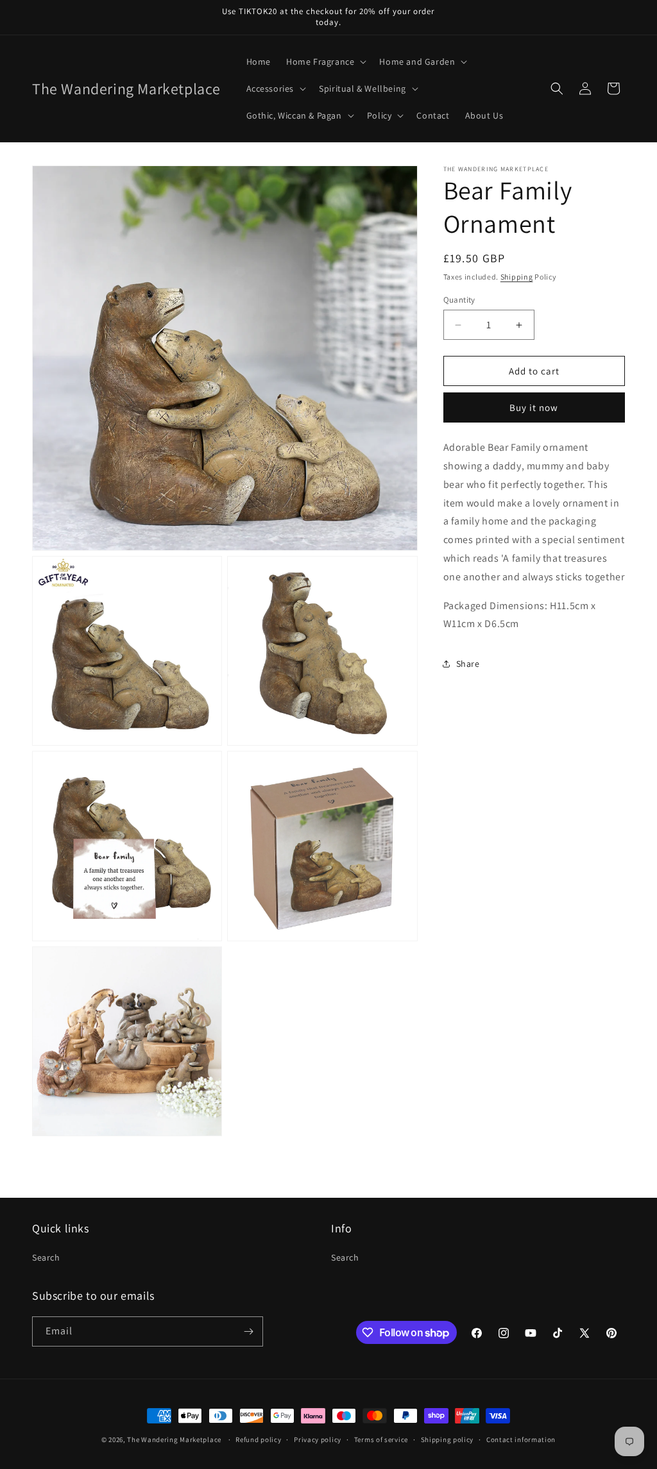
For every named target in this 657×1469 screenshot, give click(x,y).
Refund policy (258, 1439)
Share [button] (468, 663)
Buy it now (533, 407)
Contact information (521, 1439)
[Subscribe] (248, 1331)
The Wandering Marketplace (174, 1439)
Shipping (516, 276)
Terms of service (381, 1439)
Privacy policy (317, 1439)
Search (46, 1257)
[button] (324, 61)
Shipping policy (447, 1439)
